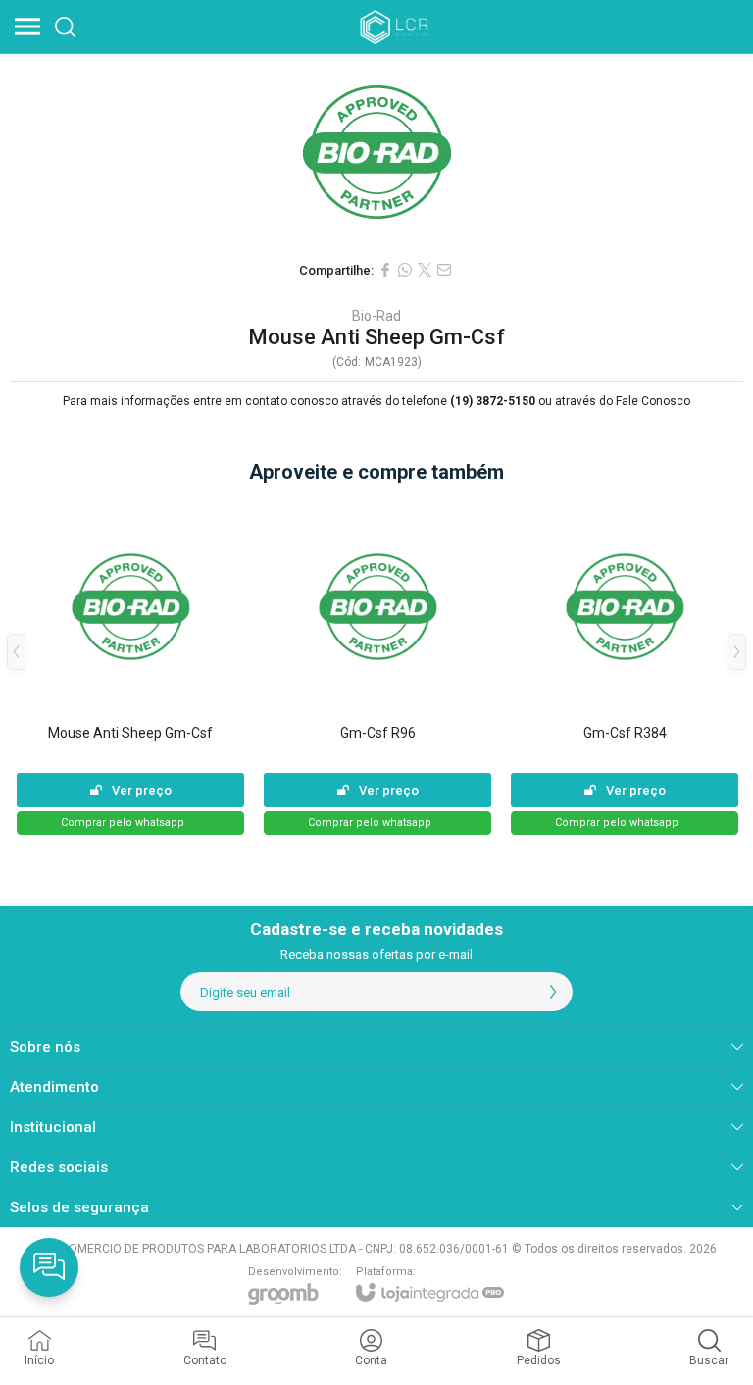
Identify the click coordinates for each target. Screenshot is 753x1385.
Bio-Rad (376, 316)
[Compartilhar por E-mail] (444, 270)
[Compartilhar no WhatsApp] (405, 270)
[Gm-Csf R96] (377, 666)
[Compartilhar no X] (424, 270)
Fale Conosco (653, 401)
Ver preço (142, 790)
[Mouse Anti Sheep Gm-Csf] (130, 666)
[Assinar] (553, 991)
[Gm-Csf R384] (624, 666)
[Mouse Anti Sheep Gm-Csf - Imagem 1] (376, 152)
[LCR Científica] (396, 26)
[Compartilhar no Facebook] (385, 270)
